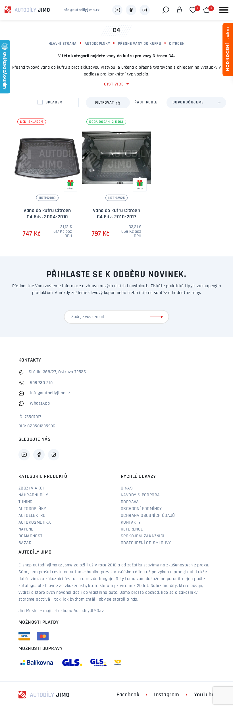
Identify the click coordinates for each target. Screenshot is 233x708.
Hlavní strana (63, 44)
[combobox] (196, 102)
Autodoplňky (97, 44)
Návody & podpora (140, 495)
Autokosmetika (34, 522)
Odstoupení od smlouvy (146, 543)
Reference (132, 529)
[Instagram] (145, 10)
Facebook (127, 695)
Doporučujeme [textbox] (188, 102)
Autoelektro (31, 515)
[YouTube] (117, 10)
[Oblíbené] (193, 10)
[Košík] (206, 10)
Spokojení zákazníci (143, 536)
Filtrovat (104, 103)
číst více (114, 84)
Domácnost (30, 536)
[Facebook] (131, 10)
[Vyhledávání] (165, 10)
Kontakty (131, 522)
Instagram (166, 695)
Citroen (176, 44)
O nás (127, 488)
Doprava (130, 502)
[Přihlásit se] (157, 317)
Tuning (25, 502)
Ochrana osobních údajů (148, 515)
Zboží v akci (31, 488)
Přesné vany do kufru (139, 44)
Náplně (25, 529)
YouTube (204, 695)
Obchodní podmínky (141, 509)
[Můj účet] (179, 10)
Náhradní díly (33, 495)
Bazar (25, 543)
